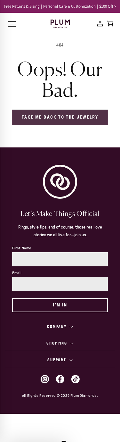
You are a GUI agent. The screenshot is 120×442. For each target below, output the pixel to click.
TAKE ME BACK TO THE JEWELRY (60, 117)
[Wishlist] (90, 23)
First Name (21, 248)
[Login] (100, 24)
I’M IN (60, 305)
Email (17, 273)
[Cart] (110, 24)
